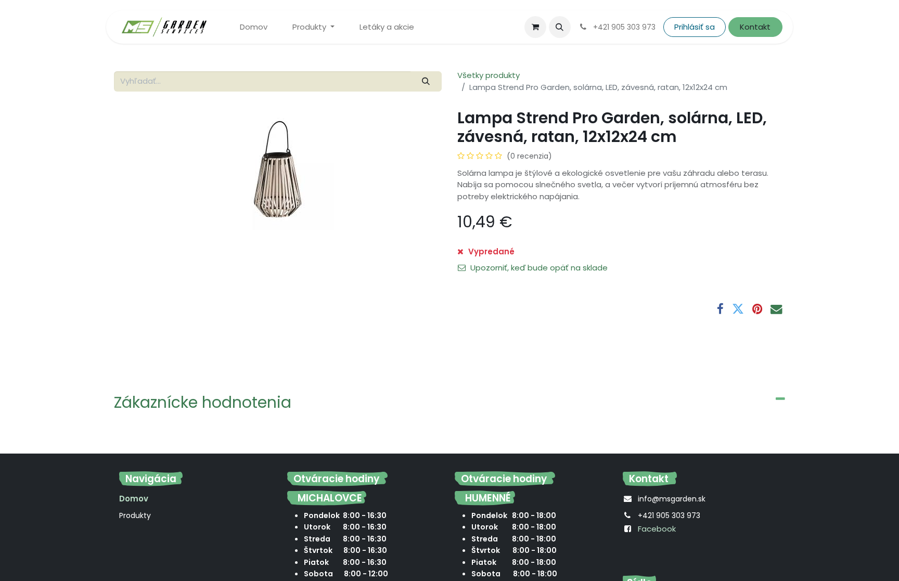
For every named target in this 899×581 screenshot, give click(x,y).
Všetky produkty (488, 75)
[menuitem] (253, 27)
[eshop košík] (535, 27)
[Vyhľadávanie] (426, 81)
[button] (560, 27)
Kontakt (755, 26)
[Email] (776, 309)
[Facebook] (720, 309)
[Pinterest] (757, 309)
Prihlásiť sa (694, 26)
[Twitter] (738, 309)
